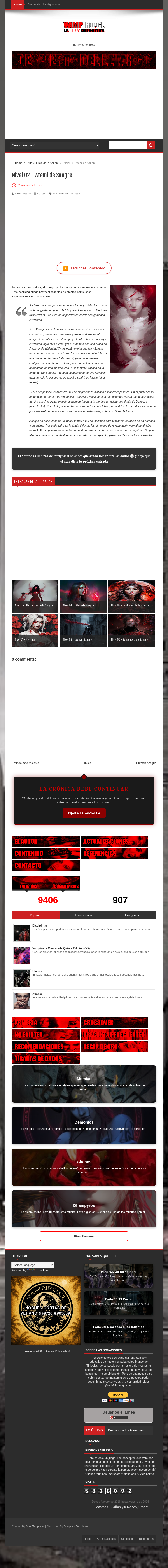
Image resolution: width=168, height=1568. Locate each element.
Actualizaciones (106, 1538)
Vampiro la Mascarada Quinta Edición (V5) (61, 948)
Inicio (87, 763)
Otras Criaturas (84, 1236)
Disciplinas (39, 925)
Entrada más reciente (25, 763)
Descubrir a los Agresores (44, 4)
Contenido (127, 1538)
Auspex (37, 993)
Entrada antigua (146, 763)
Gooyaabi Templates (76, 1526)
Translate (42, 1270)
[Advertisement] (84, 106)
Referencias (146, 1538)
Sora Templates (35, 1526)
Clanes (37, 971)
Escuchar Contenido (84, 268)
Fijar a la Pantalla (84, 813)
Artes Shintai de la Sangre (66, 193)
